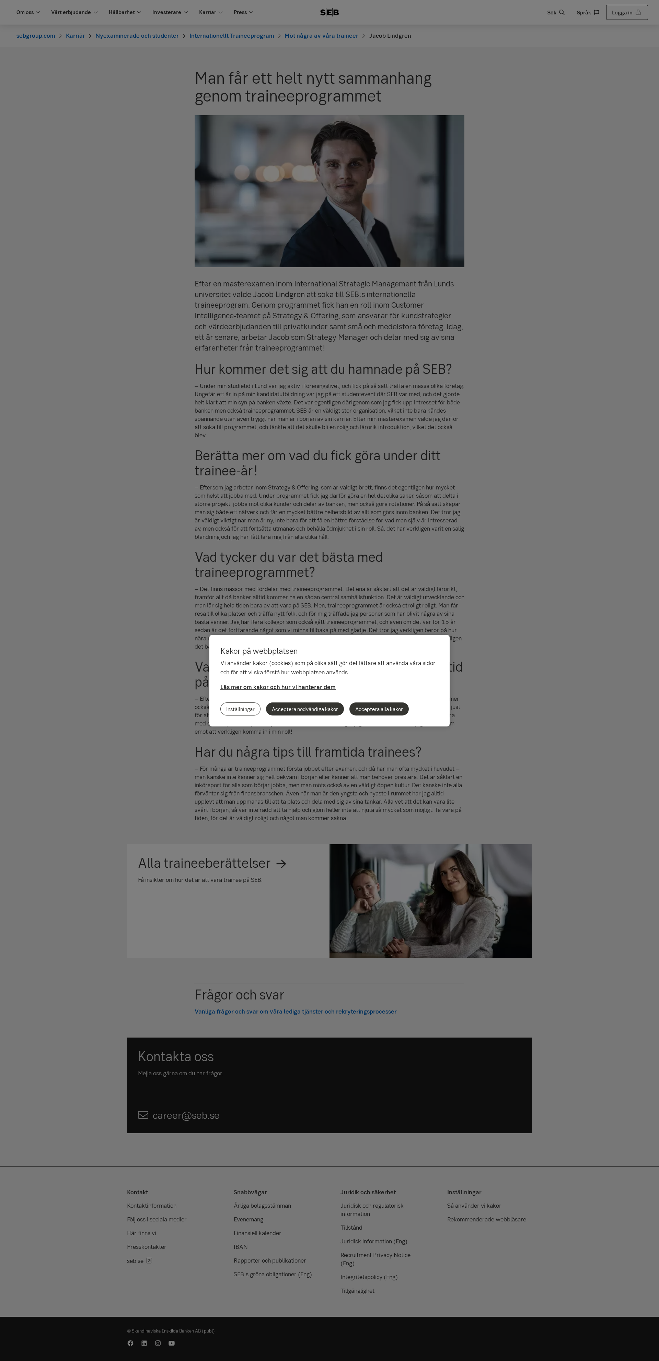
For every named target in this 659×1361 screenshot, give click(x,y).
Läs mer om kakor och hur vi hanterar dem (278, 687)
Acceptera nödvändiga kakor (305, 709)
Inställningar (240, 709)
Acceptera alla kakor (379, 709)
